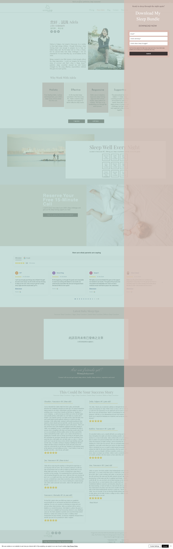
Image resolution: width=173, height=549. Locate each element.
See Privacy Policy (72, 546)
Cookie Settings (154, 546)
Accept (165, 546)
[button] (170, 2)
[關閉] (171, 546)
